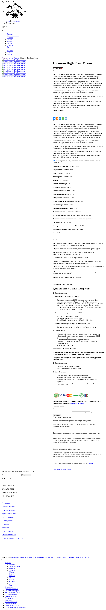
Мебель (9, 41)
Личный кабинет (11, 602)
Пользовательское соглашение (12, 538)
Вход (8, 21)
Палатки (10, 34)
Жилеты (10, 51)
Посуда (9, 43)
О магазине (6, 503)
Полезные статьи (8, 531)
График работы (7, 521)
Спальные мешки (13, 36)
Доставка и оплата (8, 506)
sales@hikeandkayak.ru (9, 492)
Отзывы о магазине (9, 535)
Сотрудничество (7, 517)
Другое (9, 54)
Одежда (10, 39)
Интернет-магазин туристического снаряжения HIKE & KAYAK (34, 557)
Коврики (10, 45)
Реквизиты (6, 524)
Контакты (5, 528)
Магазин (8, 563)
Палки (9, 49)
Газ (8, 47)
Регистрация (15, 21)
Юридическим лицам (9, 514)
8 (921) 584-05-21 (8, 2)
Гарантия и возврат (9, 510)
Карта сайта (62, 557)
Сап (8, 52)
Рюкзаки (10, 38)
